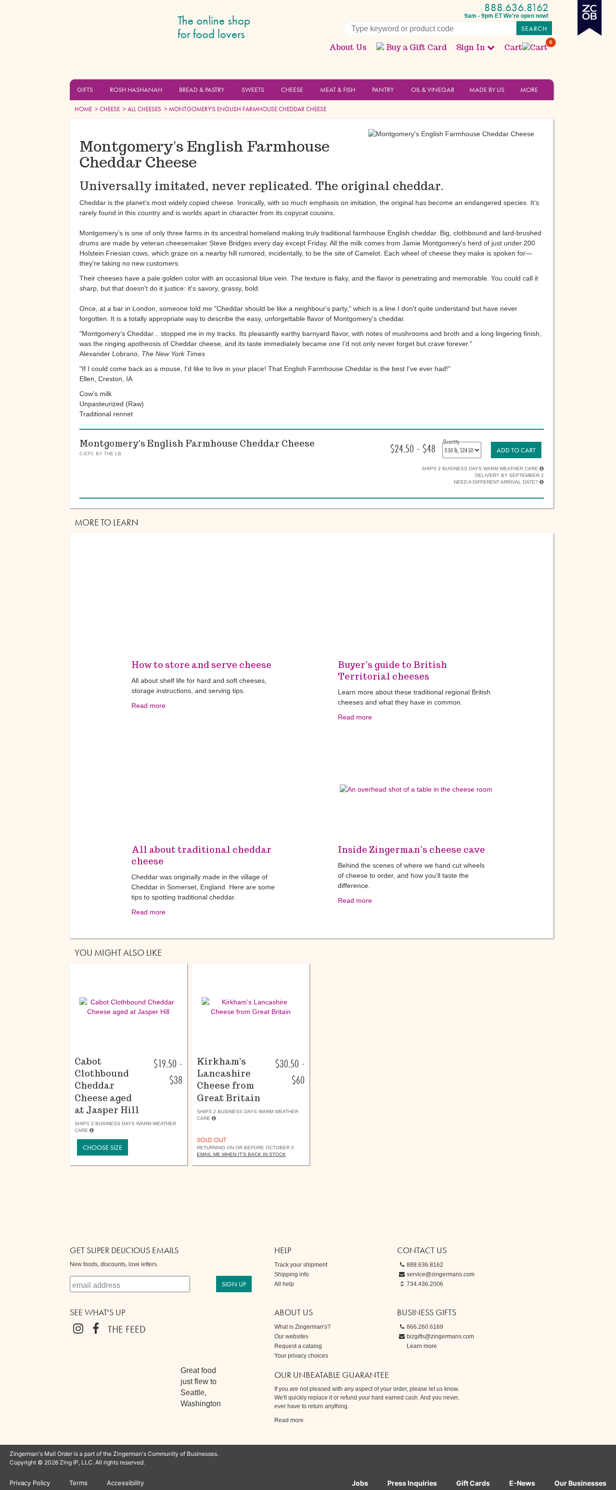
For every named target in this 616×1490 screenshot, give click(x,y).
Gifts (85, 89)
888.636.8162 (516, 7)
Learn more (422, 1346)
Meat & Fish (337, 89)
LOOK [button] (123, 1050)
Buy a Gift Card (416, 47)
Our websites (291, 1336)
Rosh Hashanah (136, 89)
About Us (348, 47)
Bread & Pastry (201, 89)
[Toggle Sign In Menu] (491, 47)
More (529, 89)
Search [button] (534, 28)
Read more (148, 705)
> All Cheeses (141, 109)
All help (284, 1284)
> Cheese (106, 109)
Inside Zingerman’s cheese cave (411, 849)
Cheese (292, 89)
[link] (516, 450)
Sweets (253, 89)
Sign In (470, 47)
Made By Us (486, 89)
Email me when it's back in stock (241, 1154)
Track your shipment (300, 1264)
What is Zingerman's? (302, 1326)
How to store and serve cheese (201, 664)
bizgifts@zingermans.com (440, 1336)
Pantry (383, 89)
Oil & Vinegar (432, 89)
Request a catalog (298, 1346)
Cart (526, 47)
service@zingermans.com (441, 1274)
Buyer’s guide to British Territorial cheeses (392, 670)
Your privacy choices (301, 1355)
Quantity (451, 441)
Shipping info (291, 1274)
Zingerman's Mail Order (144, 27)
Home (83, 109)
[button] (98, 89)
